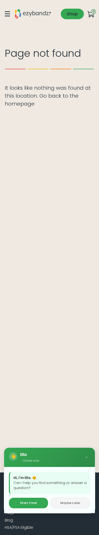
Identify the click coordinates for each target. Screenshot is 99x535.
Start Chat (28, 503)
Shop (72, 14)
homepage (20, 103)
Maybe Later (70, 503)
